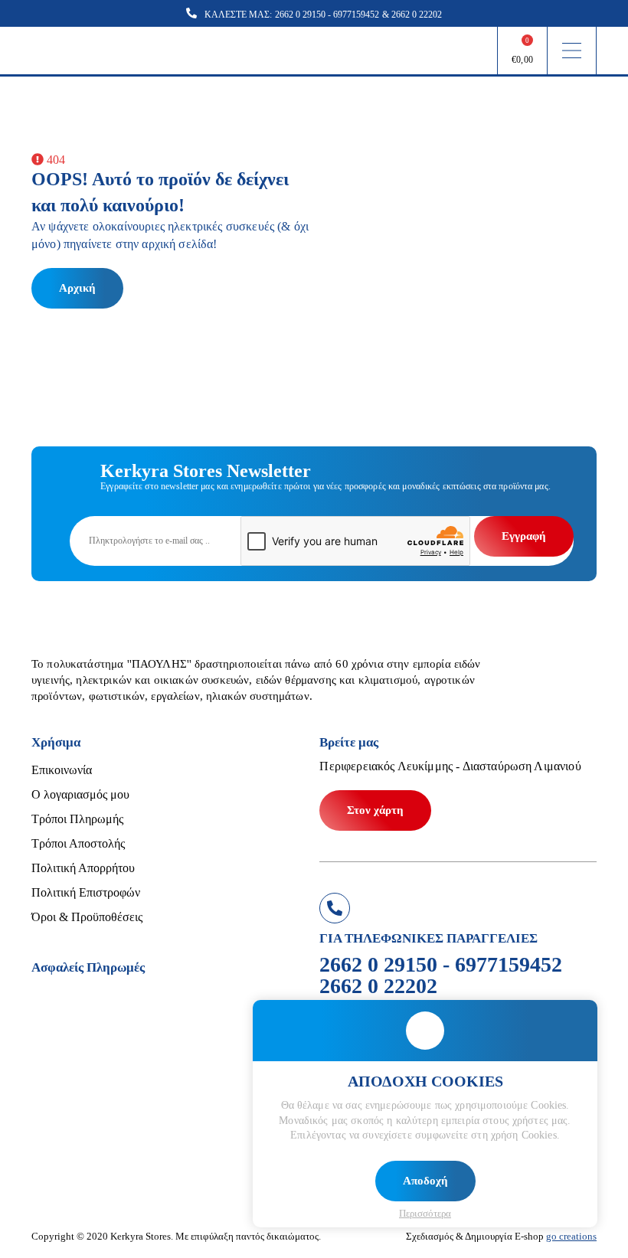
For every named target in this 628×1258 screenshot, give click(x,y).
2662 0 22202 (416, 14)
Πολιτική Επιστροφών (85, 892)
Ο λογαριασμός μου (80, 794)
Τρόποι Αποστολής (78, 843)
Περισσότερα (425, 1213)
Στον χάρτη (375, 810)
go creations (571, 1236)
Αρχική (77, 288)
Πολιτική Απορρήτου (83, 867)
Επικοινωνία (61, 769)
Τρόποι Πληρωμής (77, 818)
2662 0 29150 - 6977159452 (327, 14)
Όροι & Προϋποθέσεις (86, 916)
